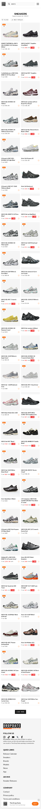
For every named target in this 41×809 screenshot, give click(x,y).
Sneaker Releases (10, 781)
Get (35, 804)
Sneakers (6, 757)
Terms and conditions (11, 799)
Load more (20, 712)
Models (6, 764)
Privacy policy (8, 795)
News (5, 768)
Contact (6, 792)
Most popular (18, 20)
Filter (6, 20)
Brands (6, 761)
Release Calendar (10, 754)
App (4, 772)
